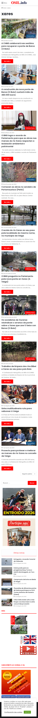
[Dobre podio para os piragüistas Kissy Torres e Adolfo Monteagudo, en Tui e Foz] (6, 570)
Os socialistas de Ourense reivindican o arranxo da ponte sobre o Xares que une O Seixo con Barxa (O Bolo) (18, 324)
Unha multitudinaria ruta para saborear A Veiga (16, 410)
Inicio (4, 8)
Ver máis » (7, 61)
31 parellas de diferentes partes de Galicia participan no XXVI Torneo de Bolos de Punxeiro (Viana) (25, 591)
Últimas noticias (19, 553)
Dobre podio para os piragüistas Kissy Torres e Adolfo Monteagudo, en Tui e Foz (24, 571)
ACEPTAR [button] (27, 712)
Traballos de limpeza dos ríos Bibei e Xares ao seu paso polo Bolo (18, 367)
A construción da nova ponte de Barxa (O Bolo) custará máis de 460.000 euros (17, 92)
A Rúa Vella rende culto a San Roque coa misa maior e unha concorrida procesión (24, 602)
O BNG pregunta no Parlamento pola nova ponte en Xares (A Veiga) (17, 279)
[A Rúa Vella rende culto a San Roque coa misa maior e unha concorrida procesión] (6, 602)
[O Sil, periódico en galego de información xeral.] (19, 2)
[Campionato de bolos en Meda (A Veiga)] (6, 582)
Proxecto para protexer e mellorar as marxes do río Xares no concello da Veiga (18, 453)
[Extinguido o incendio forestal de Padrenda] (6, 562)
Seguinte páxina (27, 474)
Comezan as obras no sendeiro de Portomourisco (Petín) (18, 188)
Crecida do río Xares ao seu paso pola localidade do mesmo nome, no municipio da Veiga (18, 233)
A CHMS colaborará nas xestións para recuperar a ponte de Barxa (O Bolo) (18, 46)
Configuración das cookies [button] (13, 712)
